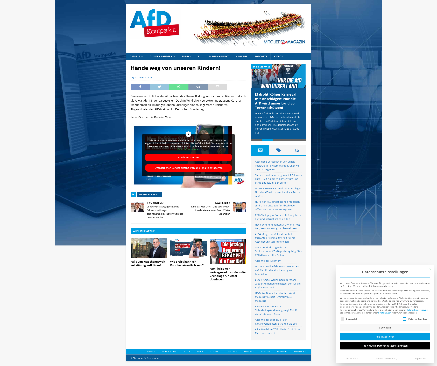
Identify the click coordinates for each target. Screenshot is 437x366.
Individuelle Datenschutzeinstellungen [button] (385, 345)
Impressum (420, 358)
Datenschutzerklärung (417, 309)
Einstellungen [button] (384, 312)
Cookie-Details (351, 358)
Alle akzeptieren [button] (385, 336)
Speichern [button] (385, 327)
